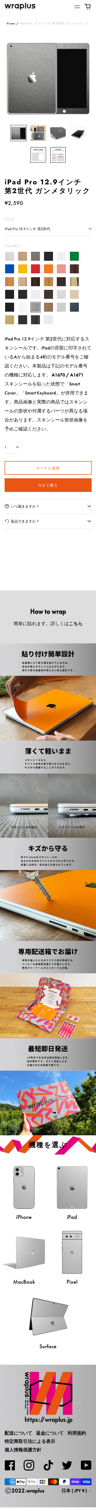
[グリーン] (74, 256)
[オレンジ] (48, 269)
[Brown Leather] (48, 294)
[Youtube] (86, 1465)
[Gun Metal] (35, 307)
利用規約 (77, 1433)
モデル (10, 219)
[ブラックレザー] (10, 294)
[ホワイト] (61, 256)
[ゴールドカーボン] (74, 294)
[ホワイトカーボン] (22, 307)
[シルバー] (10, 256)
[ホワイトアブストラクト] (48, 320)
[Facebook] (10, 1465)
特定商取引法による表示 (30, 1441)
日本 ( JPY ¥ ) (74, 1491)
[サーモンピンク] (61, 269)
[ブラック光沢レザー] (22, 294)
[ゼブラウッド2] (48, 281)
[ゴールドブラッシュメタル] (10, 320)
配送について (18, 1433)
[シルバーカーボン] (61, 294)
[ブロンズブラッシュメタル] (48, 307)
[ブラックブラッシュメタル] (22, 320)
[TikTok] (48, 1465)
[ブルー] (10, 269)
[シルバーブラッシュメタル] (61, 307)
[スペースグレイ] (35, 256)
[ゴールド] (22, 256)
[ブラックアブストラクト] (35, 320)
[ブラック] (48, 256)
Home (11, 23)
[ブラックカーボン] (10, 307)
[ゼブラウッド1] (22, 281)
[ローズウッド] (74, 269)
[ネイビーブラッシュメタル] (74, 307)
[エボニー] (35, 281)
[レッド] (35, 269)
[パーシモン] (74, 281)
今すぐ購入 (48, 485)
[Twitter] (67, 1465)
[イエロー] (22, 269)
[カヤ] (61, 281)
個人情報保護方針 (23, 1450)
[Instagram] (29, 1465)
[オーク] (10, 281)
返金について (50, 1433)
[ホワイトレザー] (35, 294)
